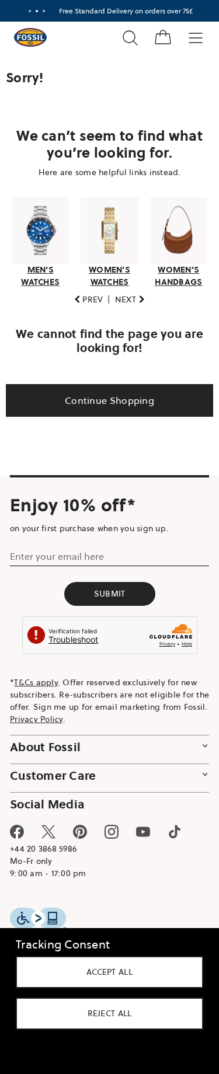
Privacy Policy (62, 715)
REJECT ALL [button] (105, 1013)
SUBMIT (105, 590)
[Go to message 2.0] (32, 11)
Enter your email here (57, 552)
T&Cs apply (36, 679)
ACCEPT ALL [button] (105, 972)
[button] (84, 296)
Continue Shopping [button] (105, 396)
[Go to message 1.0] (25, 11)
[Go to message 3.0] (39, 11)
